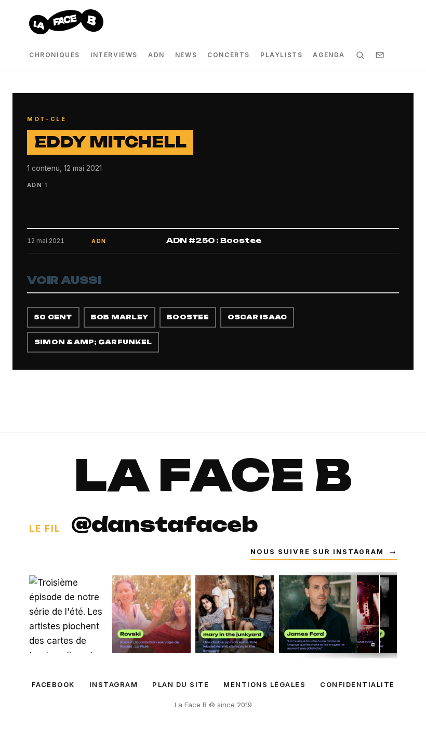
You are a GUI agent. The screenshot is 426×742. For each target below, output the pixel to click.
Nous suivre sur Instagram (323, 552)
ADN (156, 55)
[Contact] (379, 55)
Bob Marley (119, 317)
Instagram (113, 684)
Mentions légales (264, 684)
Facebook (53, 684)
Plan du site (180, 684)
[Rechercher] (360, 55)
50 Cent (53, 317)
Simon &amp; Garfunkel (93, 342)
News (186, 55)
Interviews (114, 55)
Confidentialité (357, 684)
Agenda (329, 55)
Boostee (188, 317)
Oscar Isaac (257, 317)
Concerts (228, 55)
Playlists (281, 55)
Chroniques (54, 55)
